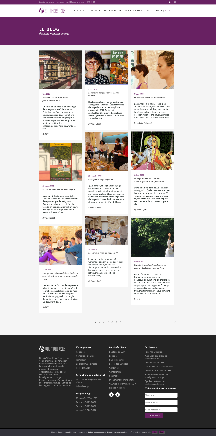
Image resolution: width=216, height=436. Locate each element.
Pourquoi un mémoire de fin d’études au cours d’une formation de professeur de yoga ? (60, 276)
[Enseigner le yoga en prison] (106, 151)
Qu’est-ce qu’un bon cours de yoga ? (58, 190)
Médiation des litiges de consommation (156, 357)
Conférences (115, 372)
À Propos (80, 352)
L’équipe (113, 356)
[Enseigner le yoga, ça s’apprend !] (106, 230)
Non (161, 432)
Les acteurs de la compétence (158, 366)
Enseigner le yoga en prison (100, 179)
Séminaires (114, 376)
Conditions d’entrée (85, 356)
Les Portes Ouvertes (118, 364)
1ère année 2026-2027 (86, 398)
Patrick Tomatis (116, 360)
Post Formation (83, 368)
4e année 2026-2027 (86, 410)
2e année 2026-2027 (86, 402)
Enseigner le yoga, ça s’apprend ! (103, 253)
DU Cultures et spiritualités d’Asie (88, 381)
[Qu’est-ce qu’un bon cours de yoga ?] (60, 162)
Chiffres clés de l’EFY (154, 362)
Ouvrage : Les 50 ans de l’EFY (122, 384)
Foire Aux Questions (154, 352)
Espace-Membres (117, 388)
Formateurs (81, 360)
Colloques (114, 368)
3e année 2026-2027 (86, 406)
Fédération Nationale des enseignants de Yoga (156, 376)
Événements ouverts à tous (121, 380)
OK (155, 432)
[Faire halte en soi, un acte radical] (152, 69)
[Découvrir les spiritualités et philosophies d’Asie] (60, 69)
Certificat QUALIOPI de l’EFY (158, 370)
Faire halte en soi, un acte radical (149, 97)
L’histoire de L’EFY (117, 352)
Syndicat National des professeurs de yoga (155, 382)
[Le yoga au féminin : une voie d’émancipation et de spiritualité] (152, 150)
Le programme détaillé (86, 364)
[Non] (213, 432)
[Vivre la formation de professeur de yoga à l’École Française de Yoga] (152, 237)
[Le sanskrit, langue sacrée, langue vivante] (106, 67)
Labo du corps (82, 386)
